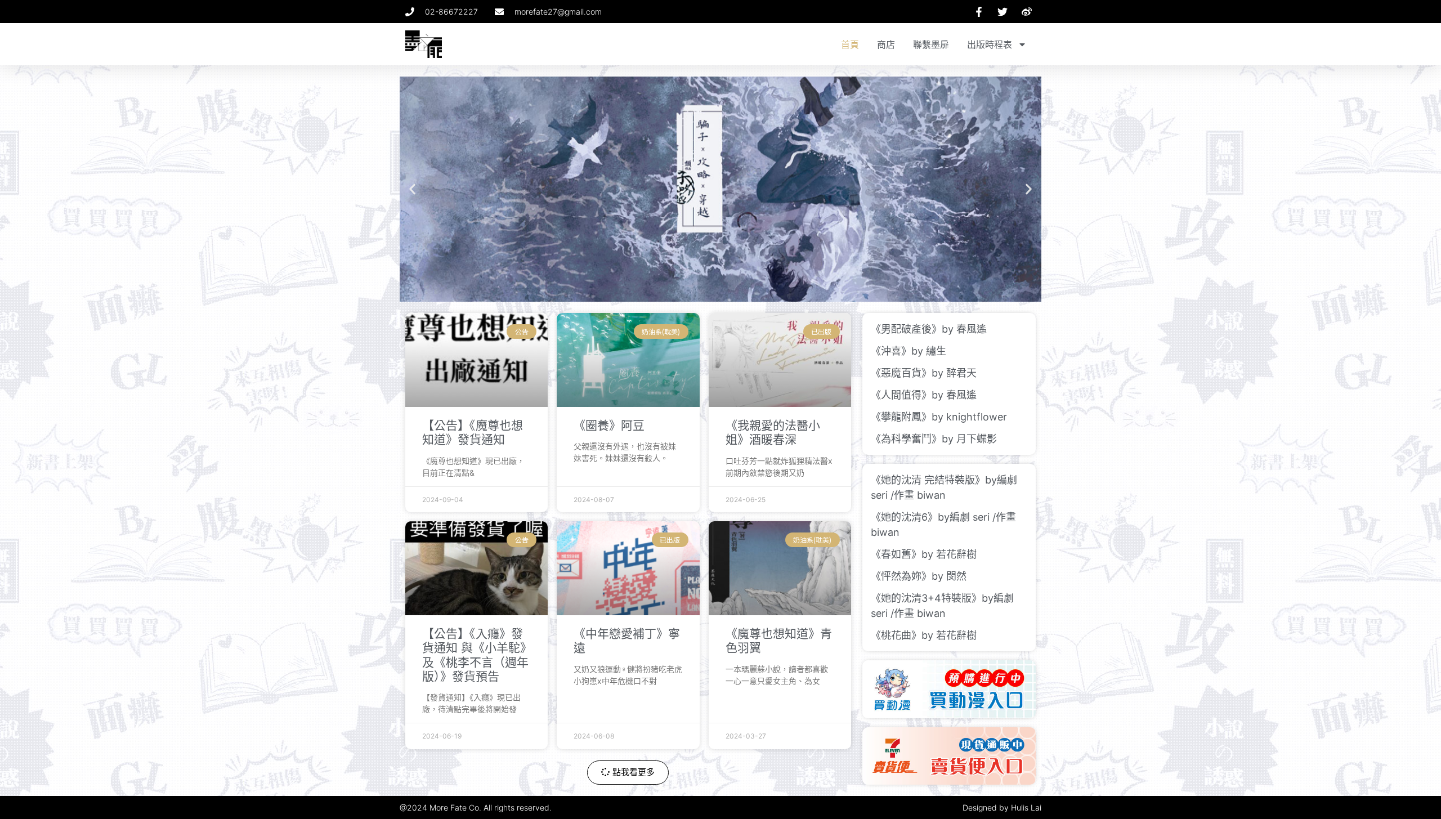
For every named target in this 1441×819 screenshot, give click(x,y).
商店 (886, 44)
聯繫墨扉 (931, 44)
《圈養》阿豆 (609, 425)
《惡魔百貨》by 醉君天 (924, 373)
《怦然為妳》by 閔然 (918, 576)
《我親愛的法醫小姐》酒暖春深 (773, 432)
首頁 (850, 44)
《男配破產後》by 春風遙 (929, 329)
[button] (412, 189)
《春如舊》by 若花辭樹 (924, 554)
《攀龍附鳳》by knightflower (939, 417)
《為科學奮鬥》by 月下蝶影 (934, 439)
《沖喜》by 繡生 (908, 351)
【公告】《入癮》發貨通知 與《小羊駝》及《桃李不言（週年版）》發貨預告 (475, 654)
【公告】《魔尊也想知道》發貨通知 (472, 432)
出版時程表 (989, 44)
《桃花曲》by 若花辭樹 (924, 635)
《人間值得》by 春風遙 (924, 395)
